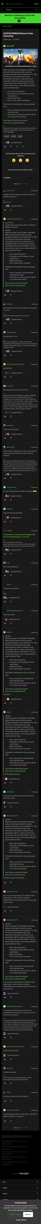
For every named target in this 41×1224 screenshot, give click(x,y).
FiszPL (8, 1092)
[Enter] (3, 9)
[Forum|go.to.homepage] (14, 4)
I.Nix (7, 563)
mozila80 (9, 1068)
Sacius (8, 584)
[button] (2, 4)
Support (5, 1193)
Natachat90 (10, 447)
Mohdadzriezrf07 (12, 816)
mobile (6, 136)
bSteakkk (9, 509)
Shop (4, 1182)
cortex (14, 136)
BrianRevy (9, 386)
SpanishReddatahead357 (14, 611)
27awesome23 (11, 487)
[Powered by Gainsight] (20, 1174)
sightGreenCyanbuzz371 (14, 219)
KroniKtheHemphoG (13, 1110)
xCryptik (9, 531)
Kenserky (9, 304)
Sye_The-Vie (10, 191)
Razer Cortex (7, 26)
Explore (5, 1188)
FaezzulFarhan (11, 332)
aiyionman (9, 425)
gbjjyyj (8, 712)
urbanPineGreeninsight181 (15, 1047)
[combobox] (20, 9)
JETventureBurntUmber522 (15, 364)
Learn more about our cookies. (23, 1210)
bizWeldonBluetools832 (14, 1006)
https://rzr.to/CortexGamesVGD (13, 123)
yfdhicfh (9, 632)
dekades (9, 46)
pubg (20, 136)
